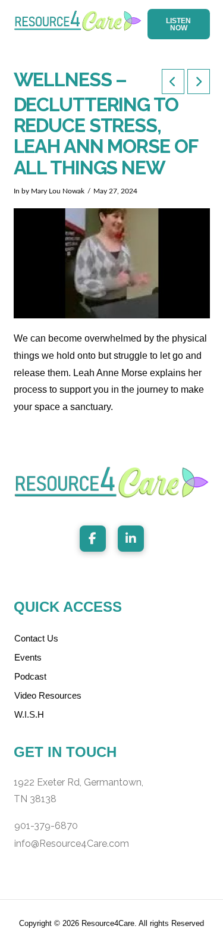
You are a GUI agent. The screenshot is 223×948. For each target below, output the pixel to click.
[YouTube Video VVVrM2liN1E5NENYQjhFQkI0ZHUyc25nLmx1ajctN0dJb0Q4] (112, 263)
